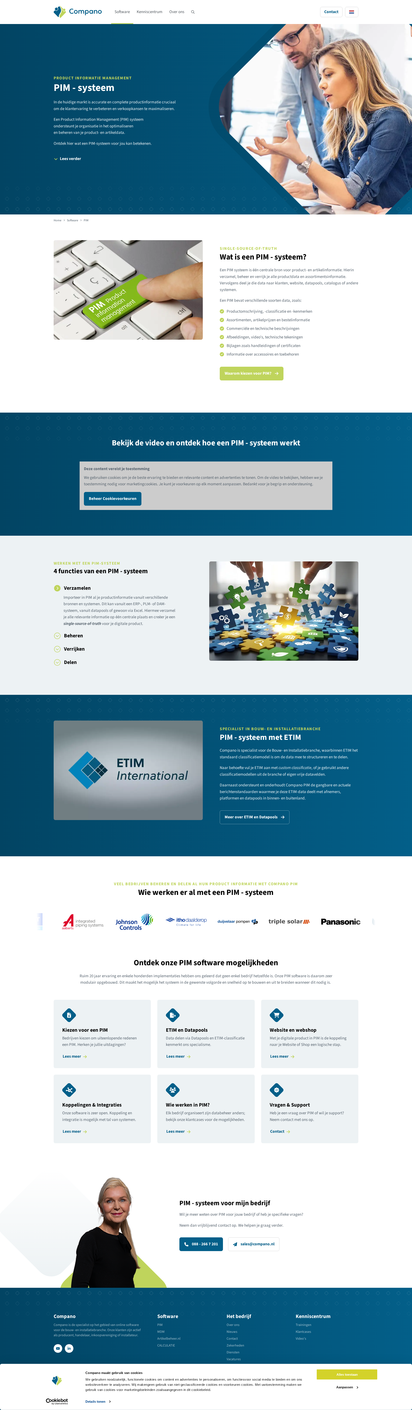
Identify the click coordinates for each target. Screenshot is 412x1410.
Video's (301, 1338)
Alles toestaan (347, 1374)
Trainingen (303, 1325)
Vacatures (234, 1359)
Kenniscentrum (149, 12)
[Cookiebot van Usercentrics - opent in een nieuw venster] (57, 1401)
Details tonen (95, 1401)
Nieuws (232, 1331)
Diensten (233, 1352)
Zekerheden (235, 1345)
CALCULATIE (166, 1345)
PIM (160, 1325)
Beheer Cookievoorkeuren (112, 499)
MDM (161, 1331)
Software (122, 12)
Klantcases (303, 1331)
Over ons (176, 12)
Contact (331, 12)
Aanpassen (344, 1387)
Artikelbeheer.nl (168, 1338)
